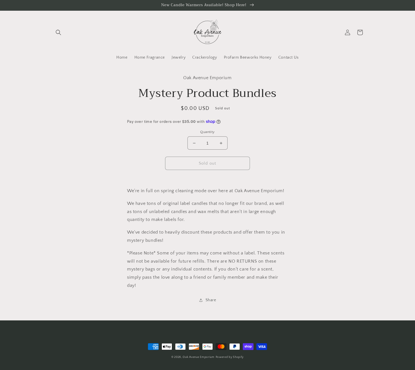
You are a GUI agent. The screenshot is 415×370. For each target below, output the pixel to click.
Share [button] (211, 300)
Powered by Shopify (230, 357)
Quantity (207, 132)
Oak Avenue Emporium (198, 357)
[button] (58, 32)
